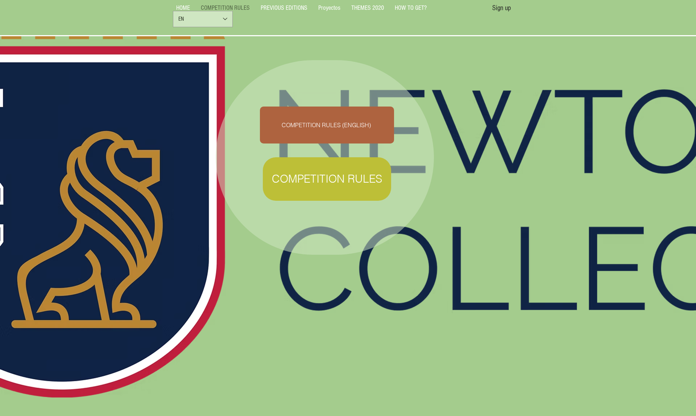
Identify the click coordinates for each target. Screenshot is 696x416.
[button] (501, 8)
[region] (325, 157)
